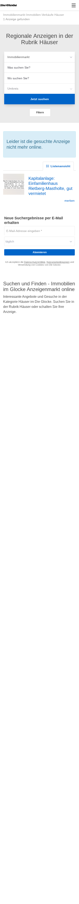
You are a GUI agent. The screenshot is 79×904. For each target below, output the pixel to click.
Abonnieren (40, 252)
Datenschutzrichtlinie (34, 262)
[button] (40, 112)
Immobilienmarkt (18, 57)
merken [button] (69, 200)
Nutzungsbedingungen (58, 262)
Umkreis (12, 88)
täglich (9, 241)
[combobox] (39, 67)
